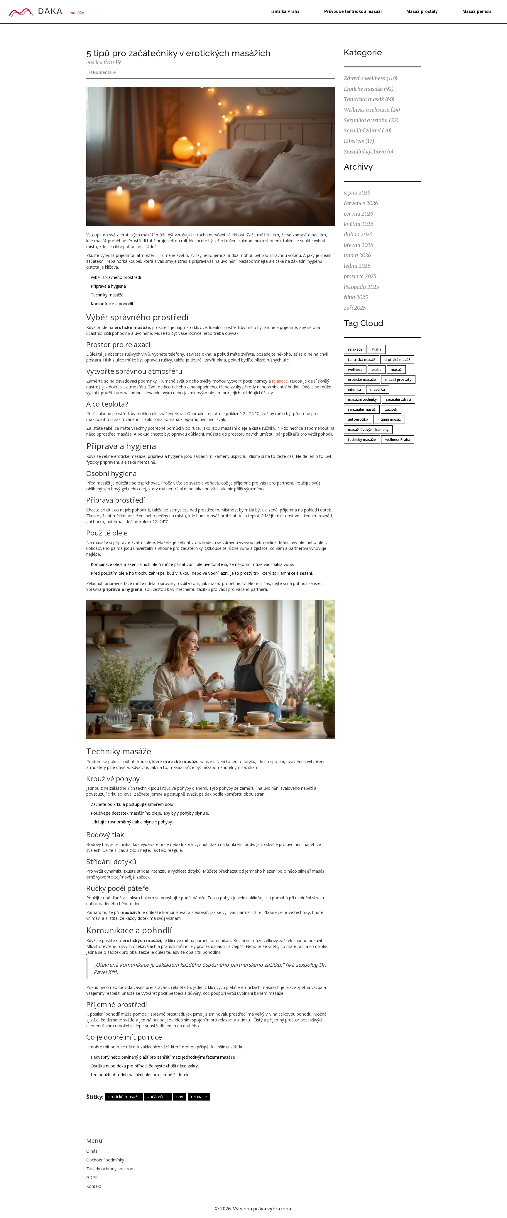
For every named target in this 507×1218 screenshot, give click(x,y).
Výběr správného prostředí (116, 277)
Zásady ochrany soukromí (111, 1168)
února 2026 (357, 255)
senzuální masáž (362, 409)
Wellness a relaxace (372, 109)
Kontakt (93, 1186)
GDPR (92, 1177)
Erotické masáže (369, 89)
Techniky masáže (107, 295)
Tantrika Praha (285, 11)
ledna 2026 (357, 265)
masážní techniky (362, 399)
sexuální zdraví (398, 399)
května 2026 (358, 224)
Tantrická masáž (369, 99)
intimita (354, 389)
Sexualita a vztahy (371, 120)
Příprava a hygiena (108, 286)
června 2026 (358, 213)
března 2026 (358, 245)
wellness (355, 369)
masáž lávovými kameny (368, 429)
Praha (376, 349)
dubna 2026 (358, 234)
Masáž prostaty (422, 11)
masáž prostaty (398, 379)
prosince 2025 (360, 276)
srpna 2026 (357, 192)
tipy (179, 1096)
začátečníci (158, 1096)
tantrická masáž (361, 359)
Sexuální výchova (368, 151)
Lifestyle (359, 141)
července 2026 (361, 203)
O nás (91, 1151)
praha (376, 369)
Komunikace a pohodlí (112, 303)
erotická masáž (397, 359)
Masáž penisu (476, 11)
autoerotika (358, 419)
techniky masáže (362, 439)
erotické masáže (124, 1096)
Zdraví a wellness (371, 78)
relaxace (280, 381)
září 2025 (355, 307)
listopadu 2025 (361, 287)
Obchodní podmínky (105, 1160)
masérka (377, 389)
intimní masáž (389, 419)
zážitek (391, 409)
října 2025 (356, 297)
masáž (396, 369)
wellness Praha (397, 439)
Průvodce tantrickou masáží (353, 11)
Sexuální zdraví (368, 130)
